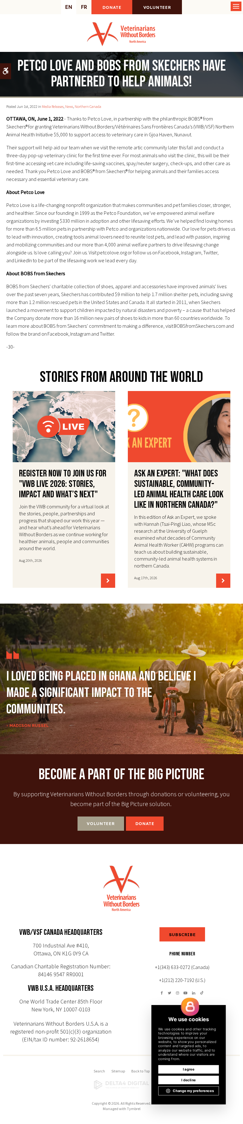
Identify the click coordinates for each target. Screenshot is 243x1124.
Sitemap (118, 1071)
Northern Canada (88, 106)
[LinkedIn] (194, 992)
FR (84, 7)
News (69, 106)
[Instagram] (178, 992)
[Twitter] (169, 992)
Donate (112, 7)
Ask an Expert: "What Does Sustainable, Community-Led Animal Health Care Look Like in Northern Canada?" (178, 489)
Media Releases (53, 106)
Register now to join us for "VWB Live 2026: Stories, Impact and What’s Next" (62, 484)
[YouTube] (185, 992)
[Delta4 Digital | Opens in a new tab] (121, 1085)
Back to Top (140, 1071)
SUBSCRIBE (182, 934)
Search (99, 1071)
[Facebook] (163, 992)
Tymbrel (133, 1108)
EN (68, 7)
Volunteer (157, 7)
